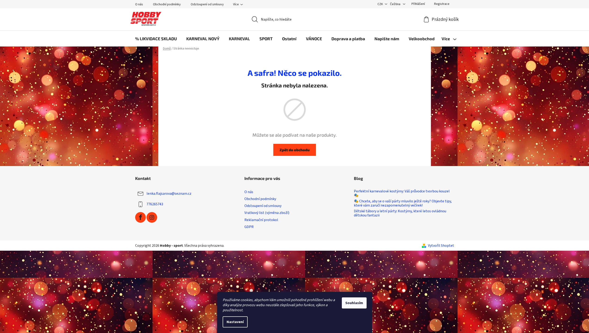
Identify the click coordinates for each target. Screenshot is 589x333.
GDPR (249, 226)
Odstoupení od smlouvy (207, 4)
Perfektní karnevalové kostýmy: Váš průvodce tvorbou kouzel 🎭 (402, 193)
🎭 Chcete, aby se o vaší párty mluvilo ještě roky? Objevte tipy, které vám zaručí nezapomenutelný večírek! (403, 203)
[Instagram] (151, 217)
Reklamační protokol (261, 219)
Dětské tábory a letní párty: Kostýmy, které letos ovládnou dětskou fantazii (400, 213)
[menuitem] (156, 38)
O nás (139, 4)
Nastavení (235, 321)
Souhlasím (354, 302)
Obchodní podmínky (167, 4)
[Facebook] (140, 217)
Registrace (441, 4)
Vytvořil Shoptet (441, 245)
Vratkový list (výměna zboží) (266, 212)
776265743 (154, 204)
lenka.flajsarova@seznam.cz (168, 193)
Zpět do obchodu (295, 150)
